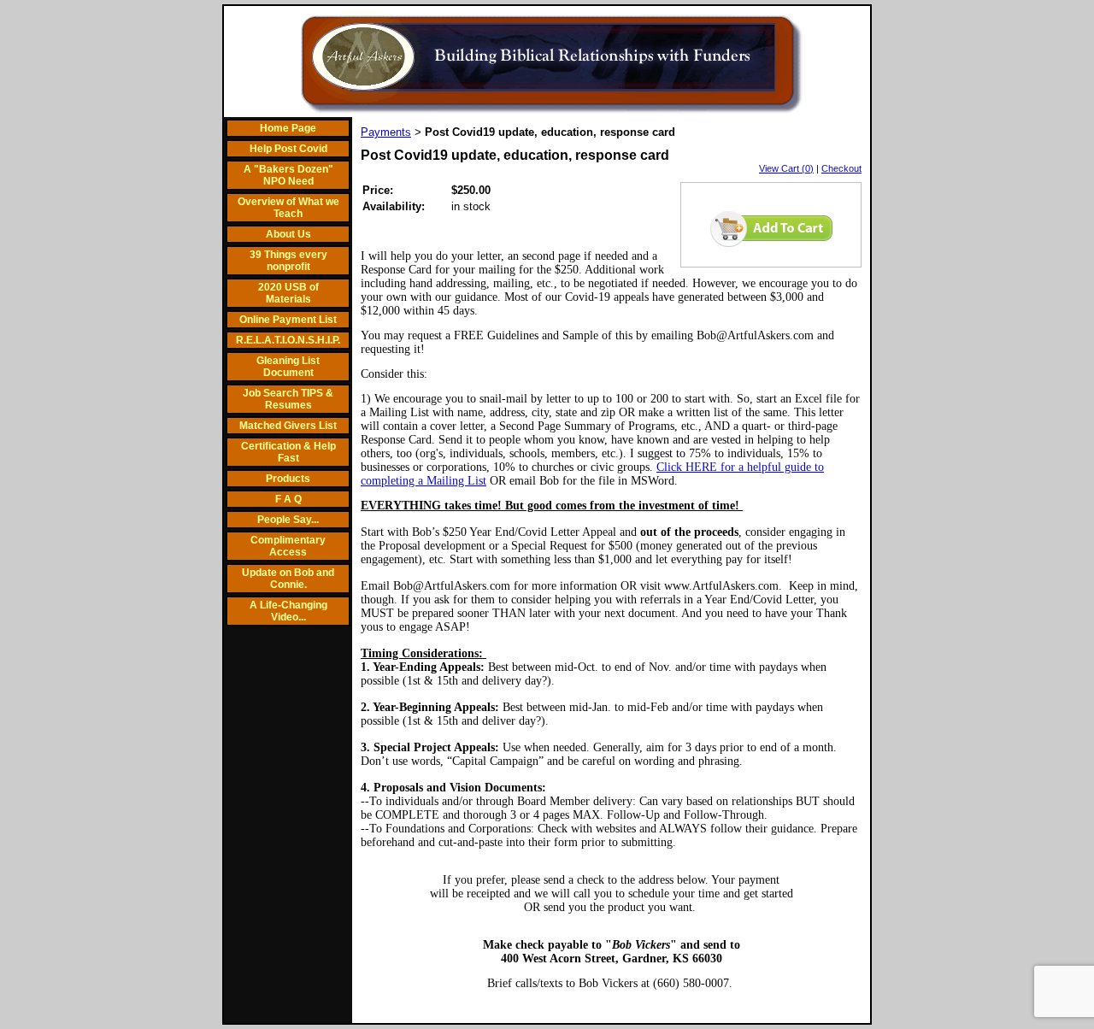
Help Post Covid (288, 149)
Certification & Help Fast (288, 452)
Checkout (841, 168)
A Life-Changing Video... (288, 611)
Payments (386, 132)
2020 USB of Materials (288, 293)
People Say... (288, 520)
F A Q (288, 499)
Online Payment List (288, 320)
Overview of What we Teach (288, 208)
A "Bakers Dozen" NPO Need (288, 175)
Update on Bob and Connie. (288, 579)
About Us (288, 234)
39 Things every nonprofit (288, 261)
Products (288, 479)
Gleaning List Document (288, 367)
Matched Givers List (288, 426)
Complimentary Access (288, 546)
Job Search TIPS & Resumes (288, 399)
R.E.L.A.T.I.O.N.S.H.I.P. (288, 340)
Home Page (288, 128)
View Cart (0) (786, 168)
